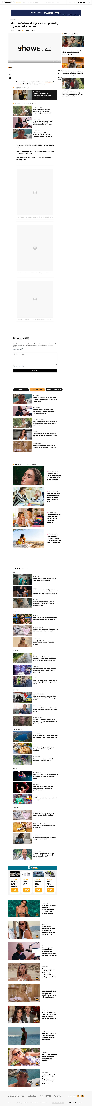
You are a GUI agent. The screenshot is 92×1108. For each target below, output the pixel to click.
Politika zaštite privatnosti (36, 1102)
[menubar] (90, 2)
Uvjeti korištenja (26, 1102)
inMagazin (51, 2)
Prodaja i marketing (18, 1102)
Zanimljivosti (27, 2)
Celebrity (19, 2)
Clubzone (58, 2)
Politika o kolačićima (46, 1102)
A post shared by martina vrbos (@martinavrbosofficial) (29, 217)
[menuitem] (90, 2)
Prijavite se (35, 370)
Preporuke (43, 2)
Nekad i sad (36, 2)
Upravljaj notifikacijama (58, 1102)
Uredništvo (10, 1102)
